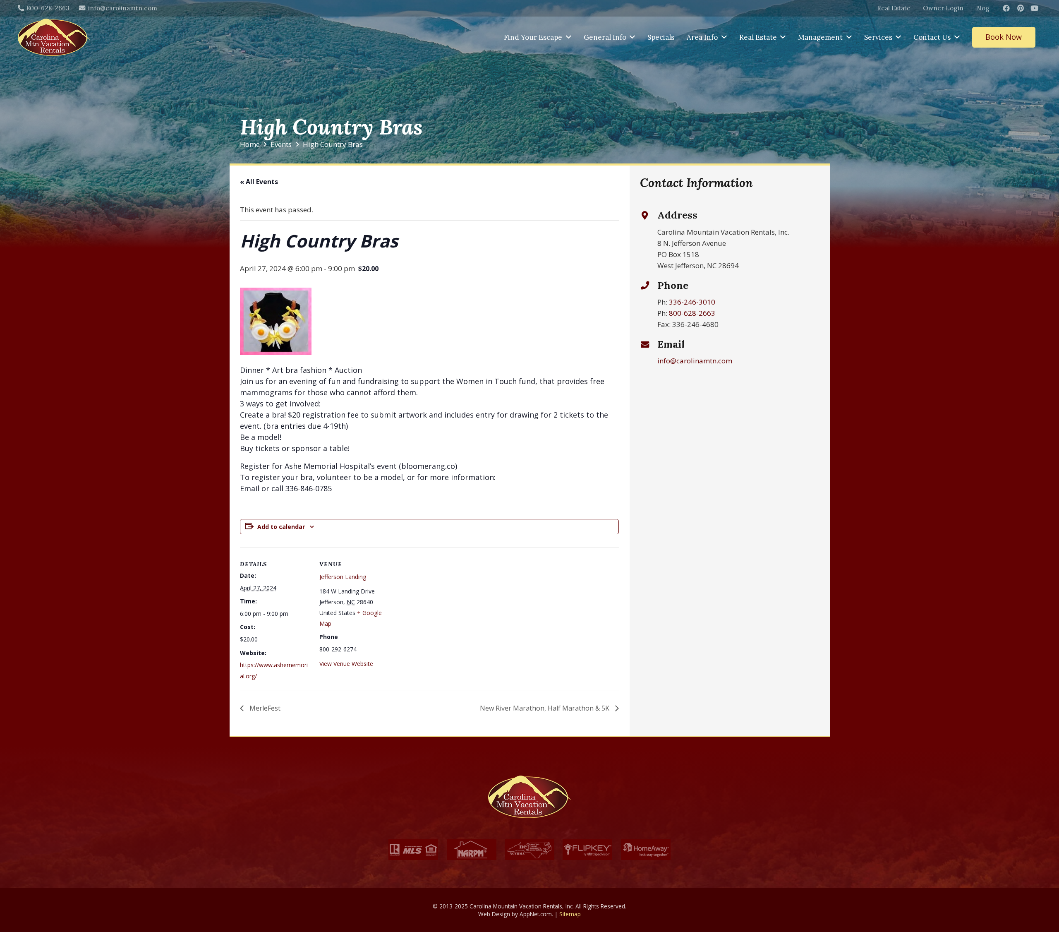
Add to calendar (281, 527)
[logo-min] (54, 37)
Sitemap (570, 914)
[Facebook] (1006, 8)
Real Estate (893, 8)
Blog (983, 8)
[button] (568, 37)
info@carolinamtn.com (694, 360)
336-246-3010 (692, 302)
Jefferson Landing (342, 577)
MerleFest (264, 708)
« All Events (259, 181)
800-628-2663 (692, 313)
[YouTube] (1035, 8)
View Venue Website (346, 664)
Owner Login (943, 8)
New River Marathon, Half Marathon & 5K (545, 708)
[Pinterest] (1020, 8)
